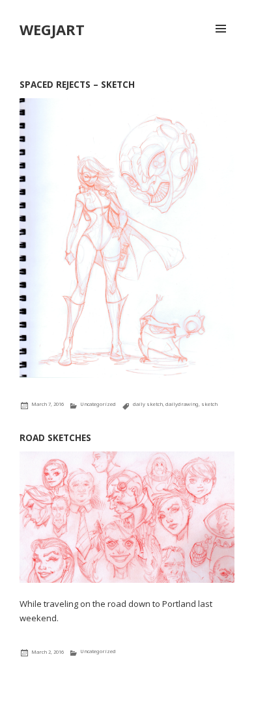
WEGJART (52, 29)
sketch (209, 404)
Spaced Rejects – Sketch (77, 84)
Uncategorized (98, 404)
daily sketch (148, 404)
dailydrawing (182, 404)
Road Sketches (55, 438)
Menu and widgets (220, 42)
